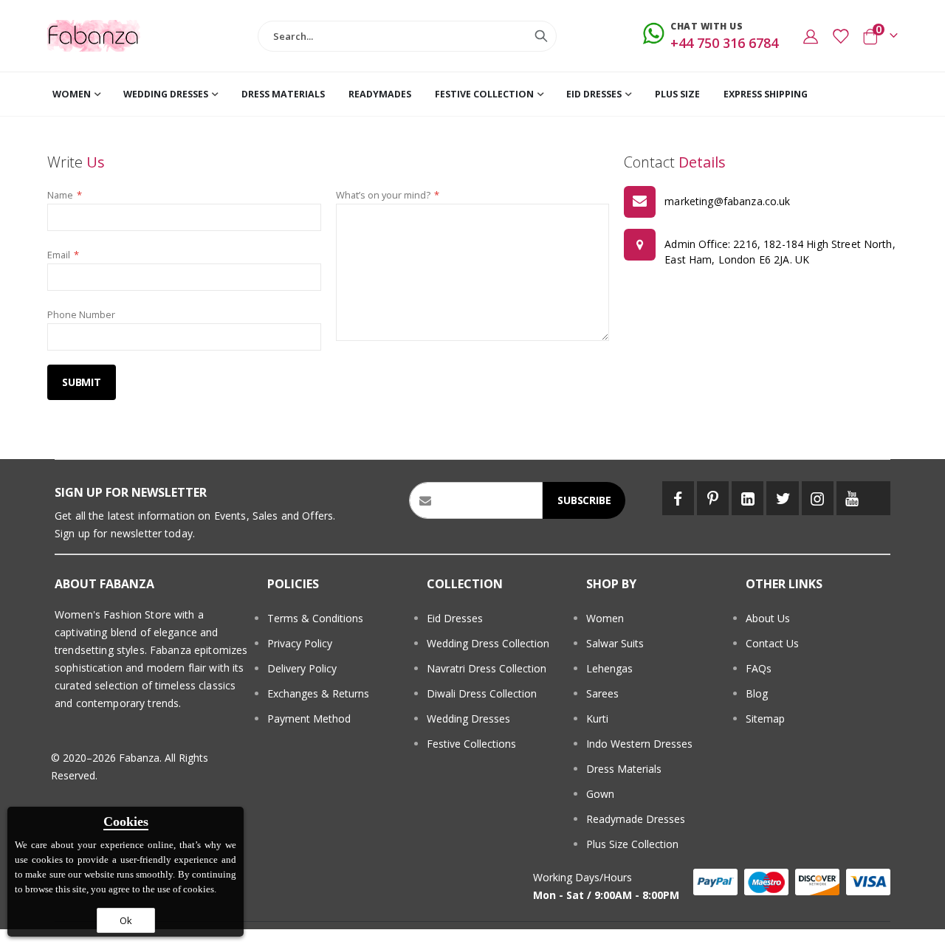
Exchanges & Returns (318, 693)
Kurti (597, 719)
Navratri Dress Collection (486, 668)
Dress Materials (624, 769)
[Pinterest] (713, 498)
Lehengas (609, 668)
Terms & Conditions (315, 618)
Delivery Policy (302, 668)
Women (605, 618)
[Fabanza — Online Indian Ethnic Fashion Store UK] (94, 36)
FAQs (759, 668)
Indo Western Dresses (639, 744)
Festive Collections (471, 744)
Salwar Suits (615, 643)
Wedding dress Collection (488, 643)
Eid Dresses (455, 618)
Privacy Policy (299, 643)
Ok (126, 920)
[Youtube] (852, 498)
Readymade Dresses (635, 819)
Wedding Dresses (468, 719)
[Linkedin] (747, 498)
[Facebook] (678, 498)
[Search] (541, 36)
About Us (768, 618)
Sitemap (765, 719)
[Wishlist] (840, 36)
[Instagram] (818, 498)
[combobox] (407, 36)
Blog (757, 693)
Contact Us (772, 643)
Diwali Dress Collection (482, 693)
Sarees (602, 693)
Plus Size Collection (632, 844)
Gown (600, 794)
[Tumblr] (879, 498)
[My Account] (810, 36)
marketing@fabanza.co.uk (727, 201)
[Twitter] (782, 498)
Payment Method (309, 719)
